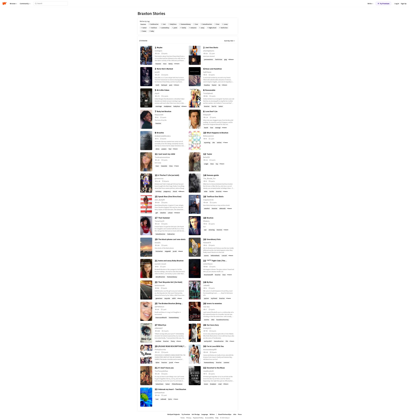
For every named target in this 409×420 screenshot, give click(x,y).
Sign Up (403, 3)
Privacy (188, 418)
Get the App (196, 414)
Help (216, 418)
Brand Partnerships (224, 414)
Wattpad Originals (173, 414)
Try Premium (384, 3)
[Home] (4, 3)
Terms (182, 418)
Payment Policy (198, 418)
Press (240, 414)
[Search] (36, 3)
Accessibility (209, 418)
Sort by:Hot (228, 41)
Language (204, 414)
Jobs (234, 414)
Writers (212, 414)
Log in (397, 3)
